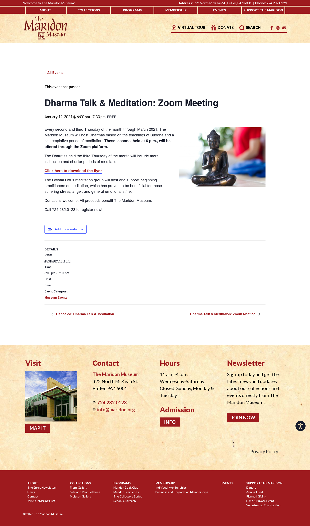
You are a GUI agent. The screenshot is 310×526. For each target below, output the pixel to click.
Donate (225, 27)
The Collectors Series (127, 496)
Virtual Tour (191, 27)
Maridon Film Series (126, 492)
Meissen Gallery (80, 496)
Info (170, 422)
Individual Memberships (171, 487)
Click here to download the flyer (73, 170)
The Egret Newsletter (42, 487)
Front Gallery (78, 487)
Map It (38, 428)
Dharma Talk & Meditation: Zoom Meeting (223, 313)
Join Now (243, 417)
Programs (132, 10)
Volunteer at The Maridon (263, 505)
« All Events (53, 72)
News (31, 492)
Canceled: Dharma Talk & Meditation (84, 313)
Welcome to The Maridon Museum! (49, 3)
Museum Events (55, 297)
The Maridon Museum (48, 514)
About (45, 10)
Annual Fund (254, 492)
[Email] (284, 28)
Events (219, 10)
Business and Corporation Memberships (181, 492)
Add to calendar (66, 229)
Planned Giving (256, 496)
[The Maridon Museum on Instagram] (277, 28)
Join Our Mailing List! (41, 501)
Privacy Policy (264, 451)
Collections (88, 10)
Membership (176, 10)
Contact (32, 496)
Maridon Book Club (125, 487)
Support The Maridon (263, 10)
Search (253, 27)
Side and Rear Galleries (85, 492)
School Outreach (124, 501)
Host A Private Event (260, 501)
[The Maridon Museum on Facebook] (271, 28)
